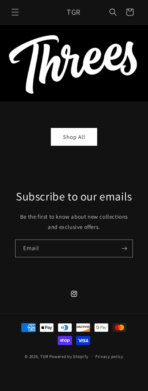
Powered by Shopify (68, 356)
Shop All (74, 136)
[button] (15, 12)
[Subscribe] (124, 248)
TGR (44, 356)
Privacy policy (109, 356)
